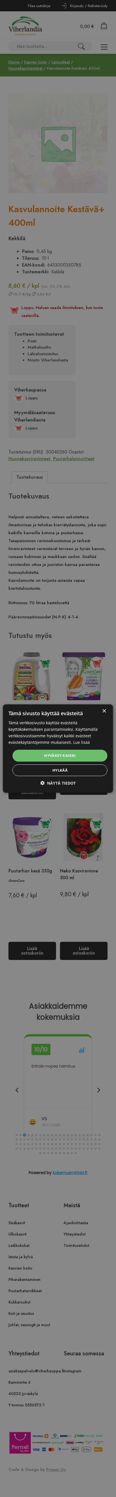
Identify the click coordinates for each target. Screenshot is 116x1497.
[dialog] (58, 748)
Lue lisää (81, 742)
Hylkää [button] (60, 770)
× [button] (104, 711)
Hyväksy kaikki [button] (60, 755)
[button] (58, 783)
